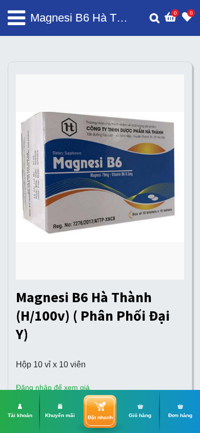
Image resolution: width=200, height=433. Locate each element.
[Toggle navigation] (16, 18)
